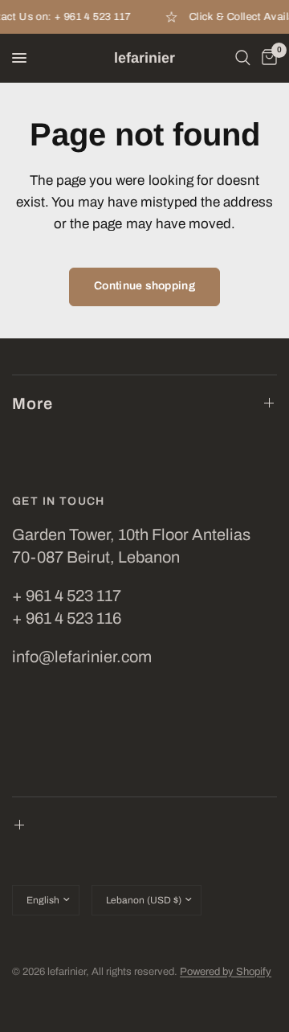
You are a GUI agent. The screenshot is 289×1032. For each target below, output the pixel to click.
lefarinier (144, 58)
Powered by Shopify (225, 971)
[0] (266, 58)
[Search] (243, 58)
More (32, 403)
